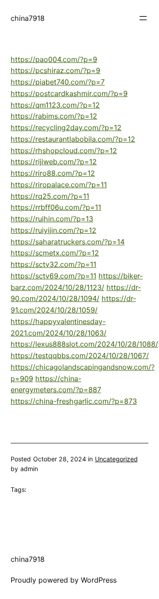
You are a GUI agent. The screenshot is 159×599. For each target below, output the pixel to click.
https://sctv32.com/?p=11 (53, 264)
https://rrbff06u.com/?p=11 (56, 207)
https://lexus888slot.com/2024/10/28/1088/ (84, 344)
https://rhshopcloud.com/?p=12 (64, 150)
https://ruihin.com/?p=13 (52, 218)
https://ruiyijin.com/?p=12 (53, 230)
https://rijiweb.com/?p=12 (54, 161)
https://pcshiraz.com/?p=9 (55, 70)
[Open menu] (143, 18)
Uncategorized (116, 459)
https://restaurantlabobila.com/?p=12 (73, 139)
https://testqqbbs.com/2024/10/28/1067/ (80, 355)
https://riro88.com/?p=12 (53, 173)
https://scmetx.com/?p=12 (55, 252)
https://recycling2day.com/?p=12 (66, 127)
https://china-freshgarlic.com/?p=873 (74, 401)
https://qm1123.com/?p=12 (55, 104)
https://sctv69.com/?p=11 (53, 275)
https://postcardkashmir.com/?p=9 (69, 93)
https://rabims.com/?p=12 (54, 116)
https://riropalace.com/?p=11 (59, 184)
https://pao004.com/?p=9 (54, 59)
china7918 (28, 18)
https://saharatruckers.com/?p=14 (68, 241)
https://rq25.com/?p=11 (50, 196)
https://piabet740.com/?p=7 (58, 81)
